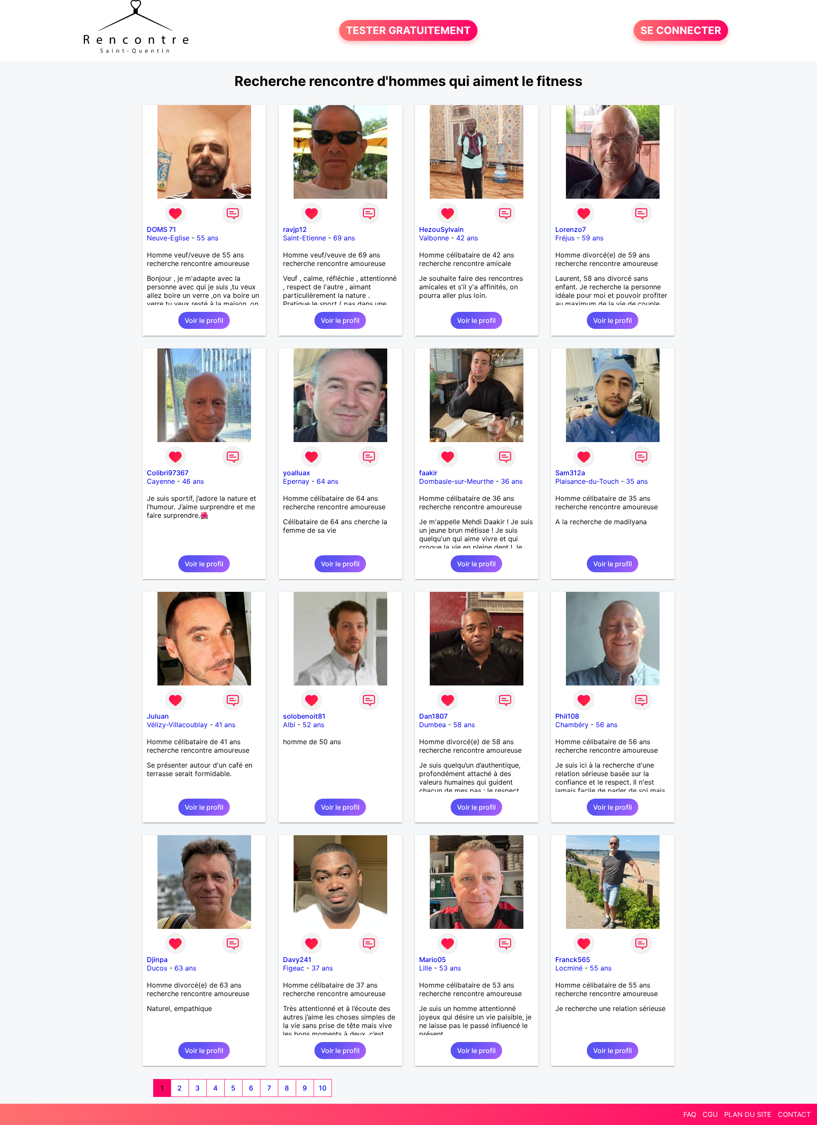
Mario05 (432, 959)
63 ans (185, 968)
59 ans (592, 238)
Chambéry (571, 724)
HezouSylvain (441, 229)
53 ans (450, 968)
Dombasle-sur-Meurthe (456, 481)
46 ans (193, 481)
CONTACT (794, 1114)
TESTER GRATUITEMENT (408, 30)
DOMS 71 (161, 229)
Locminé (569, 968)
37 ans (322, 968)
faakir (428, 472)
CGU (710, 1114)
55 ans (207, 238)
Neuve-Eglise (168, 238)
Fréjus (564, 238)
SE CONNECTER (680, 30)
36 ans (512, 481)
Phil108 (567, 716)
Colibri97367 (168, 472)
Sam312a (570, 472)
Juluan (158, 716)
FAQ (689, 1114)
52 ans (313, 724)
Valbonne (434, 238)
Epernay (296, 481)
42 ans (467, 238)
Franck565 (572, 959)
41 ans (225, 724)
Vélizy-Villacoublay (177, 724)
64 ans (327, 481)
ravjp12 (295, 229)
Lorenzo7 (570, 229)
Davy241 (297, 959)
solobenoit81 (304, 716)
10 (322, 1088)
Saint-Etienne (304, 238)
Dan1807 (433, 716)
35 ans (637, 481)
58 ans (464, 724)
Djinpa (157, 959)
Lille (425, 968)
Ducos (157, 968)
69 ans (344, 238)
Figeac (293, 968)
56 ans (606, 724)
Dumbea (432, 724)
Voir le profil (204, 320)
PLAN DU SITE (747, 1114)
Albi (289, 724)
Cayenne (161, 481)
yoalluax (296, 472)
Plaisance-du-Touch (587, 481)
